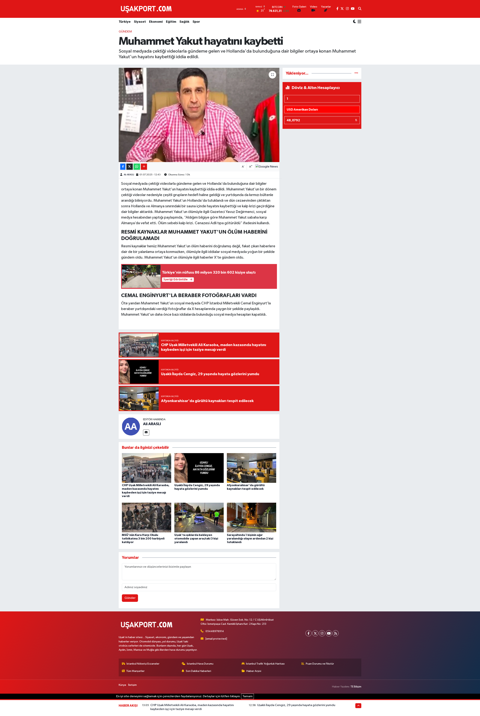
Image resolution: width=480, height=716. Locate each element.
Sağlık (184, 21)
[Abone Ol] (267, 166)
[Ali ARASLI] (131, 426)
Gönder (130, 598)
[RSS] (335, 633)
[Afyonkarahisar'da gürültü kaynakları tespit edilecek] (251, 467)
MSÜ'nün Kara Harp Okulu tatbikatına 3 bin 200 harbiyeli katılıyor (143, 538)
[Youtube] (329, 633)
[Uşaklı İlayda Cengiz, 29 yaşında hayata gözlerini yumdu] (199, 467)
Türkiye (125, 21)
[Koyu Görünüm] (354, 21)
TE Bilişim (355, 686)
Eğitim (171, 21)
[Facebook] (308, 633)
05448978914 (215, 631)
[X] (315, 633)
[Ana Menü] (359, 22)
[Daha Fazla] (144, 167)
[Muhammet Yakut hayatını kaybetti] (199, 115)
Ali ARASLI (129, 175)
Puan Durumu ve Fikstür (320, 663)
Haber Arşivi (253, 671)
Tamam (247, 696)
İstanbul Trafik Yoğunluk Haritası (265, 663)
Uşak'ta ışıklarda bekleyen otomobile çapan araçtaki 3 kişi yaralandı (196, 538)
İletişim (132, 685)
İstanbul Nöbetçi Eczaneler (143, 663)
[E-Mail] (146, 432)
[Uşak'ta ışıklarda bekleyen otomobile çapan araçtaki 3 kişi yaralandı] (199, 517)
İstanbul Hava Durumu (200, 663)
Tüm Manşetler (135, 671)
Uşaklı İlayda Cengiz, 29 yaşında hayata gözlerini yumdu (296, 705)
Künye (122, 685)
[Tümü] (356, 73)
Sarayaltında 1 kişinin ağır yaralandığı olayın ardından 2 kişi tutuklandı (250, 538)
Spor (196, 21)
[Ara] (359, 9)
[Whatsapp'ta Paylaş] (137, 167)
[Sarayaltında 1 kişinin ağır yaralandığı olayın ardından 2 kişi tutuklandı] (251, 517)
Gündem (125, 31)
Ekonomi (156, 21)
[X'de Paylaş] (129, 167)
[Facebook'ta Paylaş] (122, 167)
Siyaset (140, 21)
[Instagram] (322, 633)
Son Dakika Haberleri (198, 671)
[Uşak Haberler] (147, 9)
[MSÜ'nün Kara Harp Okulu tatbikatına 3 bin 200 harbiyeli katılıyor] (146, 517)
